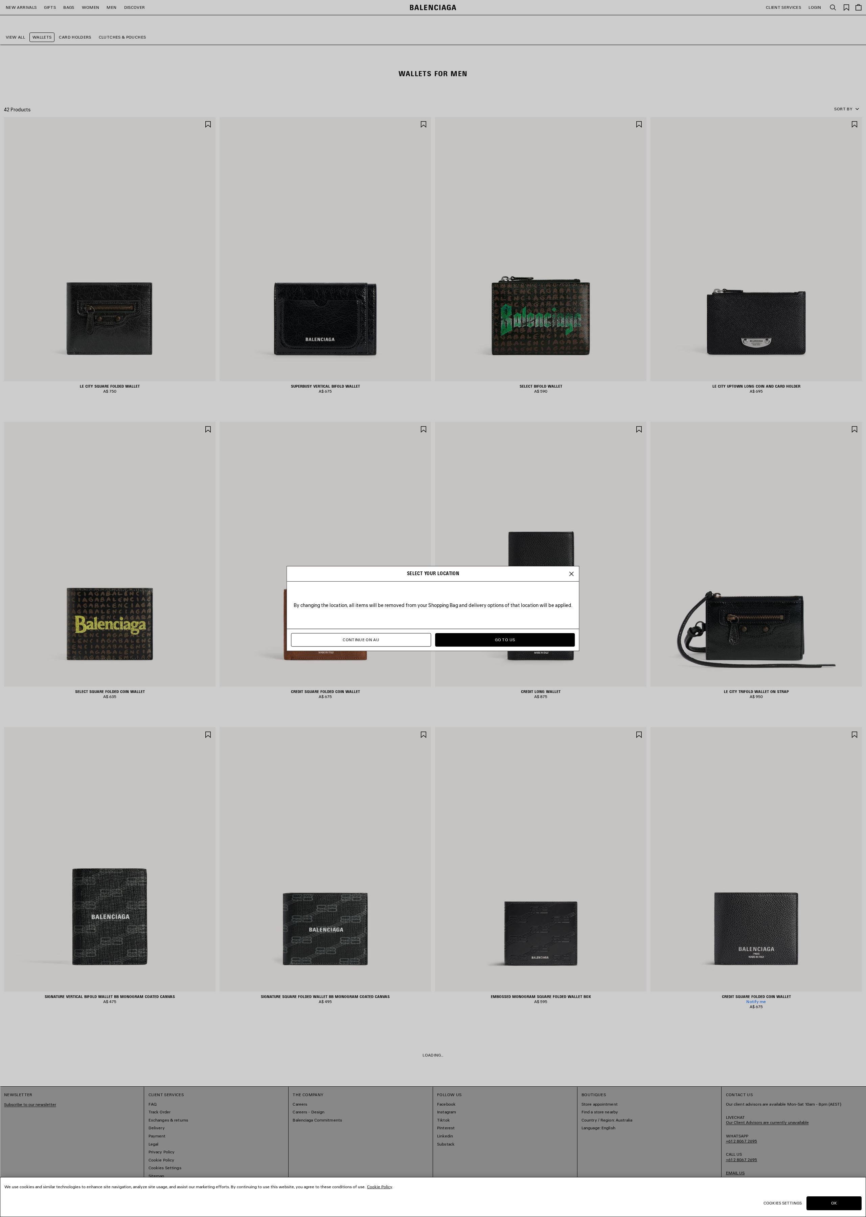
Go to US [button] (505, 640)
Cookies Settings (783, 1202)
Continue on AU (361, 640)
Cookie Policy (379, 1186)
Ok (834, 1202)
